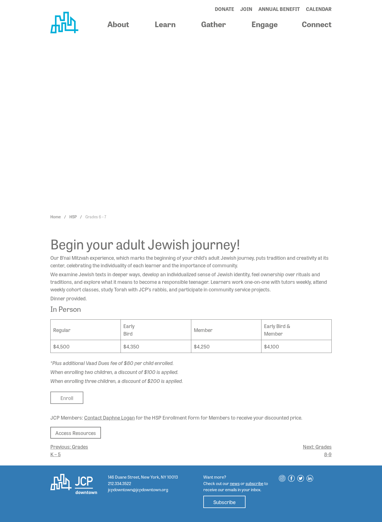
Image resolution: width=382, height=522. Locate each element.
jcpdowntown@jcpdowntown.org (138, 489)
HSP (73, 216)
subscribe (254, 483)
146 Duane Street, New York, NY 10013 (143, 477)
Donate (224, 8)
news (235, 483)
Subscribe (224, 501)
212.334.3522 (119, 483)
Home (55, 216)
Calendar (319, 8)
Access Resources (75, 432)
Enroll (66, 397)
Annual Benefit (279, 8)
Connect (317, 23)
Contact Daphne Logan (109, 417)
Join (246, 8)
